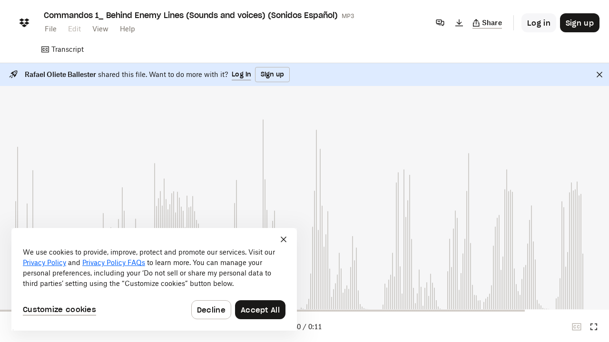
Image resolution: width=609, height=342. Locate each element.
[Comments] (440, 22)
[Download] (459, 22)
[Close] (599, 74)
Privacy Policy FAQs (113, 262)
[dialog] (154, 279)
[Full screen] (593, 326)
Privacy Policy (44, 262)
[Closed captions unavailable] (576, 326)
